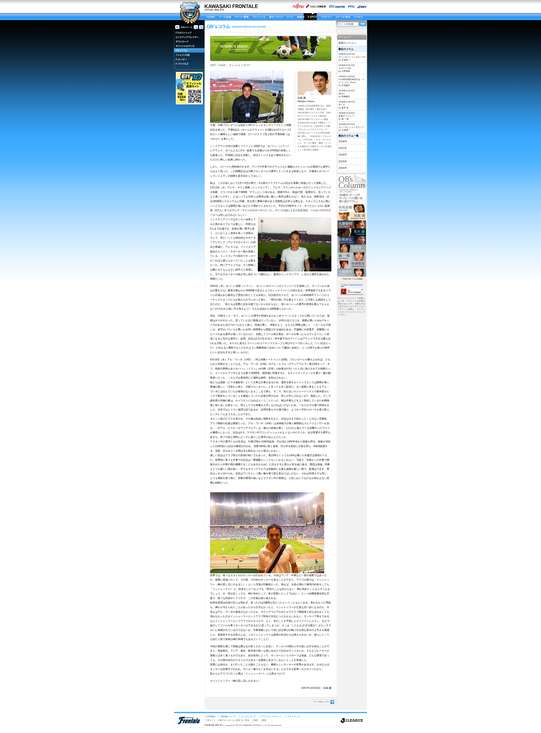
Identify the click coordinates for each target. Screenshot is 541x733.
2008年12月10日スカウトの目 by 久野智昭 (347, 68)
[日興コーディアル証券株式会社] (315, 7)
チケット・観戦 (248, 16)
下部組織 (341, 16)
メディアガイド (201, 27)
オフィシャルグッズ (189, 46)
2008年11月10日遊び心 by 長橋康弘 (347, 93)
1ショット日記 (189, 55)
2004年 (343, 168)
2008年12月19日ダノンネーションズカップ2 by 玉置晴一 (352, 57)
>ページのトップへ (323, 702)
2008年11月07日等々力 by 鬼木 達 (347, 105)
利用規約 (211, 716)
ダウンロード (189, 41)
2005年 (343, 161)
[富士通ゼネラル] (336, 7)
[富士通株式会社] (297, 7)
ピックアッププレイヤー (189, 37)
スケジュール (265, 16)
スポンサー (355, 16)
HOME (211, 16)
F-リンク (195, 27)
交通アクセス (326, 16)
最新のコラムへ (347, 42)
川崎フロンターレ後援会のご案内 (298, 16)
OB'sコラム (189, 50)
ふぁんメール (183, 27)
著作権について (228, 716)
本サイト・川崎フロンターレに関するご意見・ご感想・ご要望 (236, 720)
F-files (189, 64)
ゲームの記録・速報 (228, 16)
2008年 (343, 141)
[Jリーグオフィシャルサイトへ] (351, 726)
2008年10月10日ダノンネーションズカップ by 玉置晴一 (351, 127)
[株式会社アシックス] (361, 7)
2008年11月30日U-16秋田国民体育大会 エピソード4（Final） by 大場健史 (351, 80)
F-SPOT (310, 16)
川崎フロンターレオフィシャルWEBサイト (189, 12)
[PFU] (350, 7)
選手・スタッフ (283, 16)
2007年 (343, 148)
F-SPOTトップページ (189, 32)
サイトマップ (293, 716)
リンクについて (248, 716)
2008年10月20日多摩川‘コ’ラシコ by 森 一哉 (347, 116)
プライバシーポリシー (271, 716)
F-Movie (189, 59)
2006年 (343, 154)
